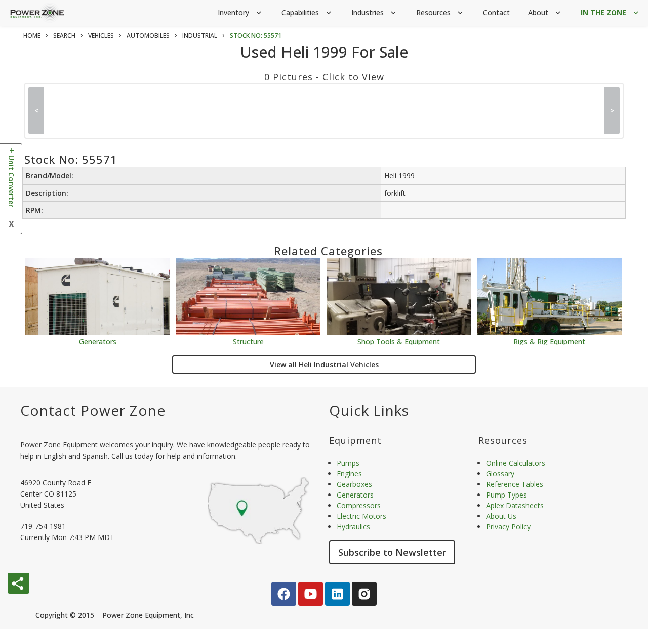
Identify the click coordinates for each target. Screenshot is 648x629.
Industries (374, 12)
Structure (248, 341)
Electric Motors (361, 516)
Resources (440, 12)
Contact (496, 12)
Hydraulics (353, 526)
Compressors (359, 505)
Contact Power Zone (93, 410)
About (545, 12)
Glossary (500, 473)
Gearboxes (354, 484)
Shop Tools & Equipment (398, 341)
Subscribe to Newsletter (392, 552)
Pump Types (506, 495)
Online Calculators (515, 463)
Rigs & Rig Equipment (549, 341)
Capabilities (307, 12)
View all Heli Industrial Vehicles (324, 364)
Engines (349, 473)
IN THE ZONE (610, 12)
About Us (501, 516)
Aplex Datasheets (515, 505)
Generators (97, 341)
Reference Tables (514, 484)
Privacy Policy (508, 526)
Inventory (240, 12)
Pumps (348, 463)
